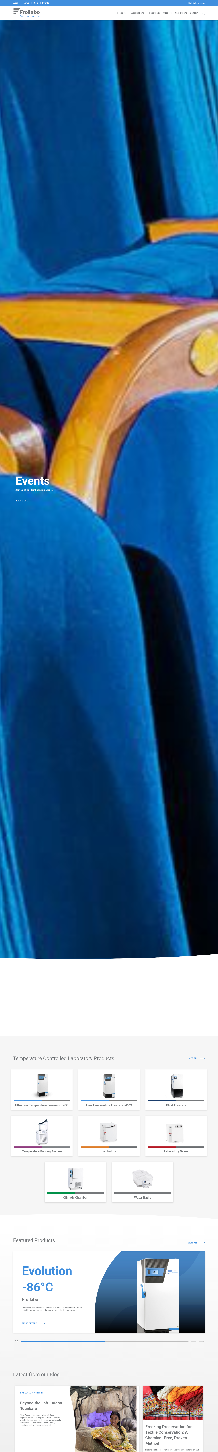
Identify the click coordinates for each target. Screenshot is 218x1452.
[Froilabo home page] (26, 16)
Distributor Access (196, 3)
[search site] (203, 13)
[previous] (193, 1341)
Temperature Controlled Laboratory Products (63, 1058)
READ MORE (22, 539)
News (26, 3)
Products (122, 13)
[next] (201, 1341)
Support (167, 13)
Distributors (180, 13)
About (16, 3)
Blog (35, 3)
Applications (137, 13)
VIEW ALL (193, 1058)
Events (45, 3)
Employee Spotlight (31, 1393)
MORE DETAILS (29, 1323)
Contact (194, 13)
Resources (154, 13)
